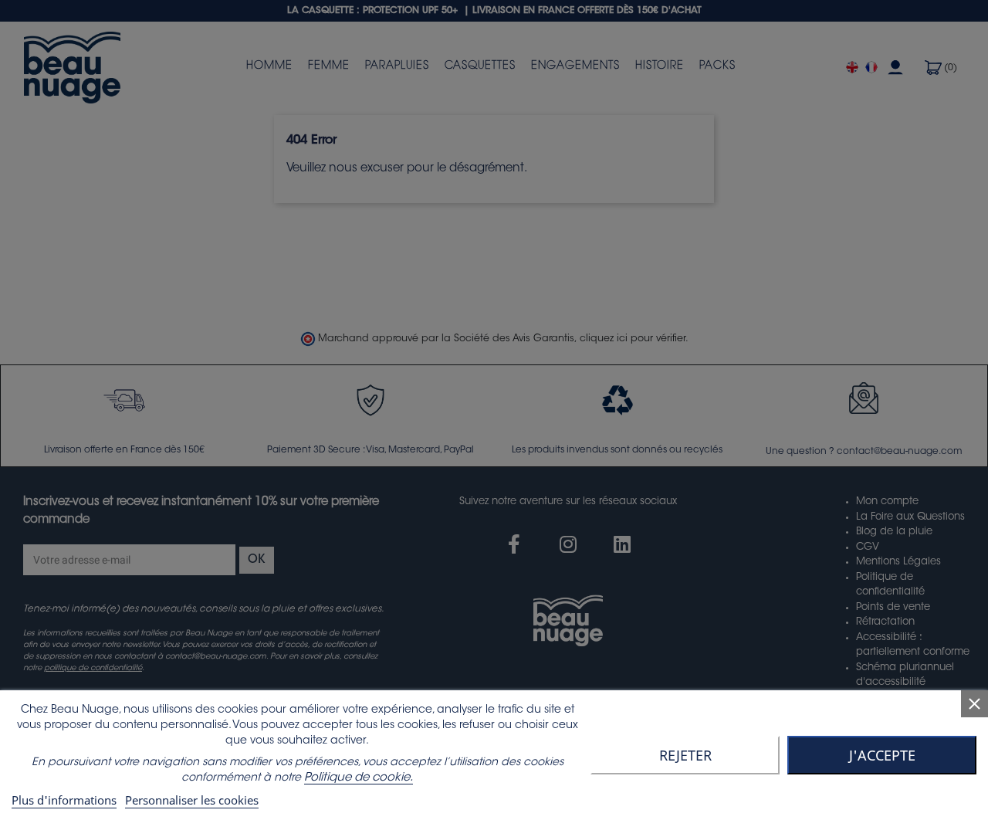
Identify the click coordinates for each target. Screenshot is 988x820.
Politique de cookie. (358, 778)
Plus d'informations (64, 800)
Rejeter (685, 755)
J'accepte (882, 755)
